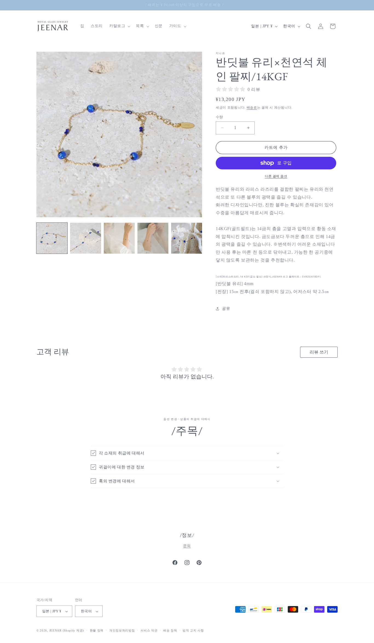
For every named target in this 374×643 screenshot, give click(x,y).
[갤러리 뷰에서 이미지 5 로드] (186, 238)
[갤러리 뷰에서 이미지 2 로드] (85, 238)
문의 (187, 545)
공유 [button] (226, 308)
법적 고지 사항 (193, 630)
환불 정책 (97, 630)
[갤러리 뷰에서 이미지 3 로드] (119, 238)
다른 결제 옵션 (276, 176)
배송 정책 (170, 630)
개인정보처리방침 (122, 630)
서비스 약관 (148, 630)
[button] (119, 26)
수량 (219, 117)
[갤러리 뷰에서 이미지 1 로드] (51, 238)
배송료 (252, 107)
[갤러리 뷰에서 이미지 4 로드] (152, 238)
